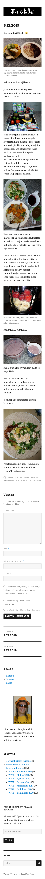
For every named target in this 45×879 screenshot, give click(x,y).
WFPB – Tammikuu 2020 (21, 793)
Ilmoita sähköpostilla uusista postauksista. (23, 610)
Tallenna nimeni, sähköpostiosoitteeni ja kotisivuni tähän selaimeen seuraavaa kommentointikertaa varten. (22, 590)
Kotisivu (8, 573)
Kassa (9, 683)
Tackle (10, 478)
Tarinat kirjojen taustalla (19, 761)
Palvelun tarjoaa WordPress (22, 874)
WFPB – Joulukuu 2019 (19, 789)
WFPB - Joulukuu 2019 (32, 480)
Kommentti (9, 510)
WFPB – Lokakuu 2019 (19, 782)
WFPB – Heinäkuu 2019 (20, 771)
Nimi (6, 549)
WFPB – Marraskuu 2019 (20, 785)
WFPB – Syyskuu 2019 (19, 778)
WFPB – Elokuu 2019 (18, 775)
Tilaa (8, 840)
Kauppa (10, 675)
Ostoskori (11, 679)
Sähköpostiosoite (14, 561)
